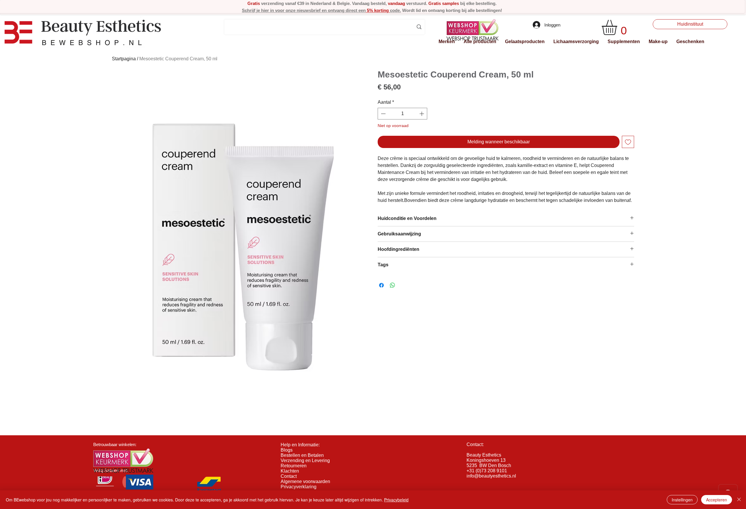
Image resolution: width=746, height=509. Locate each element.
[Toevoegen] (628, 142)
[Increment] (422, 113)
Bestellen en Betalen (302, 455)
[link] (618, 27)
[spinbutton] (402, 113)
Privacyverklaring (298, 486)
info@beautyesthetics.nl (491, 475)
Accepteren (716, 500)
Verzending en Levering (305, 460)
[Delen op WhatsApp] (392, 285)
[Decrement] (383, 113)
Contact (289, 476)
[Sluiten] (739, 499)
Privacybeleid (396, 500)
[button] (446, 41)
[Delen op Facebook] (381, 285)
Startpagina (124, 58)
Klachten (290, 471)
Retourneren (294, 465)
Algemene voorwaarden (305, 481)
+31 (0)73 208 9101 (487, 470)
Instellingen (682, 500)
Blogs (287, 450)
